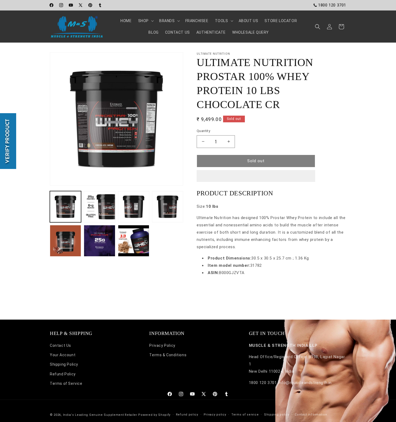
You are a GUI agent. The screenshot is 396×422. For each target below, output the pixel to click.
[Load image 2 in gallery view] (99, 206)
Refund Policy (63, 374)
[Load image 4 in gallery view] (167, 206)
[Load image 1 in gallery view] (65, 206)
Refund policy (187, 414)
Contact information (311, 414)
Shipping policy (277, 414)
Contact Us (60, 345)
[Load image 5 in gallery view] (65, 240)
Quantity (203, 131)
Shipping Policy (64, 364)
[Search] (318, 27)
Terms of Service (66, 383)
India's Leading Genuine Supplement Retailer (100, 415)
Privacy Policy (162, 345)
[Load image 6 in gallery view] (99, 240)
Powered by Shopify (154, 415)
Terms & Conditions (167, 355)
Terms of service (245, 414)
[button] (256, 176)
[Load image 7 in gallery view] (133, 240)
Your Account (62, 355)
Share (207, 289)
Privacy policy (215, 414)
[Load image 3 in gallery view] (133, 206)
